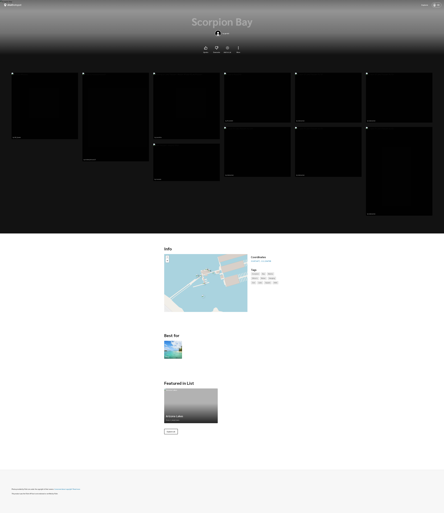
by (226, 33)
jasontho (159, 137)
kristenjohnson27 (90, 159)
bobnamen (230, 175)
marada (158, 179)
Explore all (171, 431)
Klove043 (230, 121)
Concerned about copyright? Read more (67, 489)
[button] (207, 269)
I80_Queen (17, 137)
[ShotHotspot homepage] (13, 5)
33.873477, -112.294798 (261, 261)
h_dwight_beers (174, 420)
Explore (424, 5)
